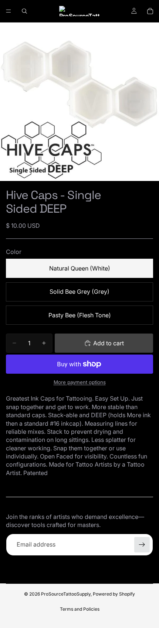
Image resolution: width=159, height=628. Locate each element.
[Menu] (8, 11)
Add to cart (108, 343)
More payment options (80, 382)
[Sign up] (142, 544)
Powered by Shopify (114, 594)
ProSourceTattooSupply (66, 594)
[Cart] (150, 11)
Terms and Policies (79, 609)
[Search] (24, 11)
